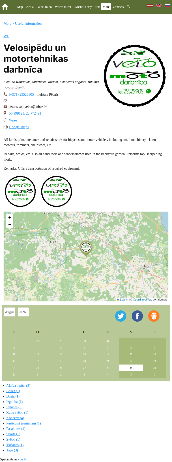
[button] (86, 248)
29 (61, 341)
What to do (45, 7)
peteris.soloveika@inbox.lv (28, 106)
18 (37, 361)
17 (14, 361)
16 (154, 354)
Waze (13, 120)
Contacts (118, 7)
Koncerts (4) (15, 418)
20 (84, 361)
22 (131, 361)
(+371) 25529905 (21, 94)
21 (107, 361)
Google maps (19, 126)
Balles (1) (13, 391)
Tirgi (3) (12, 450)
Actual (30, 7)
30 (84, 341)
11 (37, 354)
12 (61, 354)
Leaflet (123, 299)
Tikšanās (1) (15, 445)
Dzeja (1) (12, 396)
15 (131, 354)
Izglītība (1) (14, 402)
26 (61, 367)
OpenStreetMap (142, 299)
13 (84, 354)
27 (14, 341)
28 (37, 341)
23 (154, 361)
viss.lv (22, 459)
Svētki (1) (13, 439)
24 (14, 367)
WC (6, 36)
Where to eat (63, 7)
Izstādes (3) (14, 407)
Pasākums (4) (15, 429)
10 (14, 354)
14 (107, 354)
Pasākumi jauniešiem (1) (23, 423)
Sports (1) (13, 434)
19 (61, 361)
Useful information (28, 23)
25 (37, 367)
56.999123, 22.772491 (25, 113)
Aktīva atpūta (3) (18, 385)
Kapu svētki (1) (17, 412)
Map (20, 7)
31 (107, 341)
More (106, 7)
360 (97, 7)
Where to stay (83, 7)
